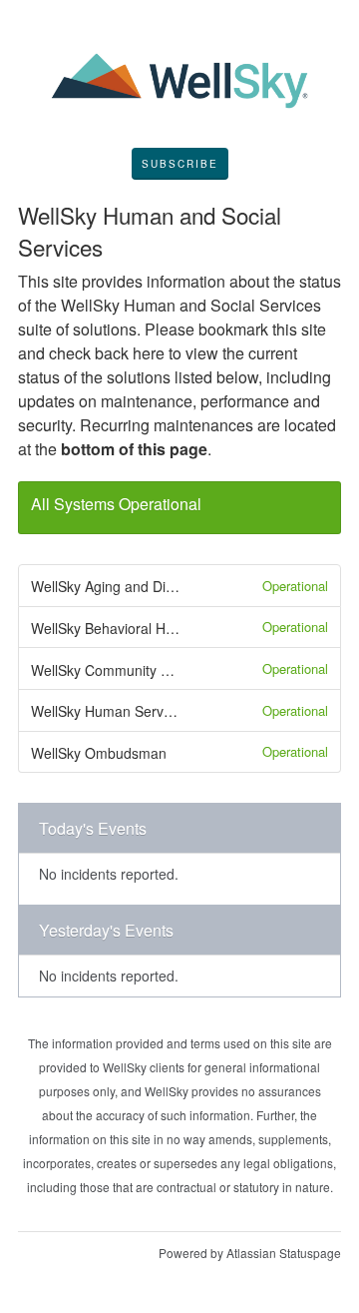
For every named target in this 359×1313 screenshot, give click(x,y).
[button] (180, 164)
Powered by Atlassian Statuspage (250, 1252)
